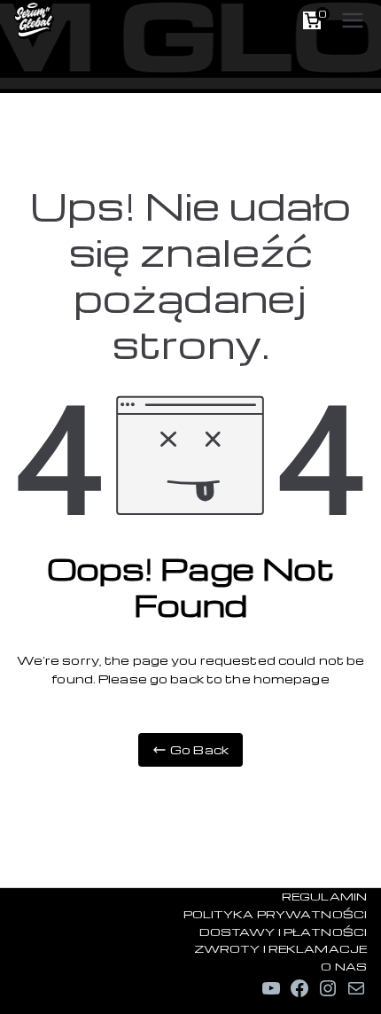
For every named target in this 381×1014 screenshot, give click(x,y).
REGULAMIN (324, 896)
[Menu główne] (352, 20)
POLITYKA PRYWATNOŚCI (275, 914)
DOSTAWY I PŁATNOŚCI (283, 931)
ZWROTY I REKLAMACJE (280, 948)
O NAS (344, 966)
